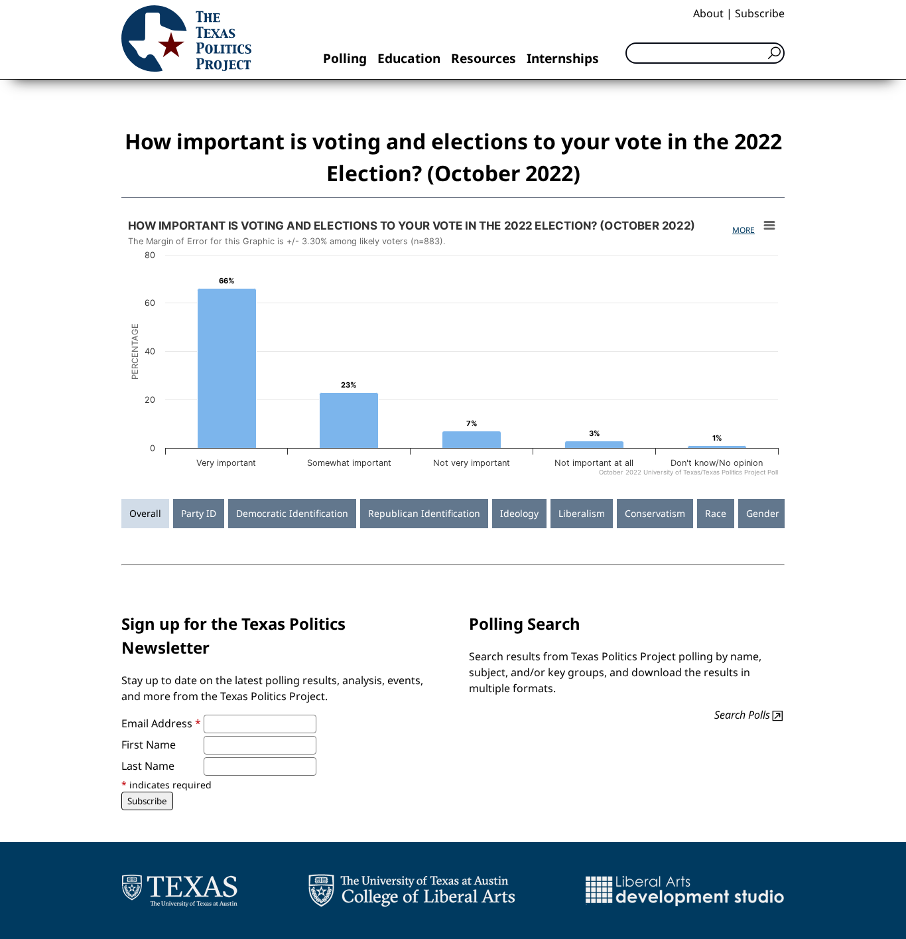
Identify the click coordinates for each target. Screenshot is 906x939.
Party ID (198, 513)
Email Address (161, 723)
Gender (762, 513)
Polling (345, 58)
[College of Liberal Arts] (411, 890)
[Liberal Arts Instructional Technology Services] (685, 890)
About (708, 13)
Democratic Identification (292, 513)
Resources (483, 58)
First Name (148, 744)
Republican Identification (424, 513)
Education (408, 58)
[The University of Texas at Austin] (179, 890)
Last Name (147, 765)
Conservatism (655, 513)
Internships (563, 58)
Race (715, 513)
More (743, 230)
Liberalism (581, 513)
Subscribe (760, 13)
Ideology (519, 513)
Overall (145, 513)
